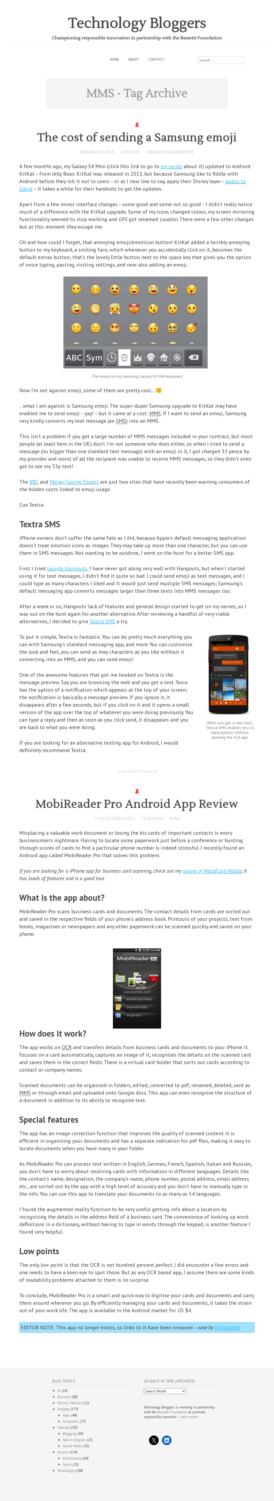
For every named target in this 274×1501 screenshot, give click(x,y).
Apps (66, 1415)
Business (64, 1396)
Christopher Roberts (170, 152)
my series (171, 166)
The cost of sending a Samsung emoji (137, 138)
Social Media (72, 1446)
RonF (175, 819)
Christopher (227, 1327)
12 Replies (152, 819)
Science (62, 1452)
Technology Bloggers (137, 23)
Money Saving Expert (74, 481)
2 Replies (130, 152)
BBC (34, 481)
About (133, 59)
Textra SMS (102, 621)
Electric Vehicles (69, 1402)
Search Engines (74, 1439)
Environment (72, 1458)
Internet (63, 1427)
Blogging (69, 1433)
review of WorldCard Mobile (212, 870)
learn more (189, 1416)
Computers (71, 1421)
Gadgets (63, 1409)
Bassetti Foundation (172, 1412)
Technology (65, 1470)
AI (58, 1390)
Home (114, 59)
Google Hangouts (67, 568)
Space (67, 1464)
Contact (156, 59)
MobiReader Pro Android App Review (137, 804)
